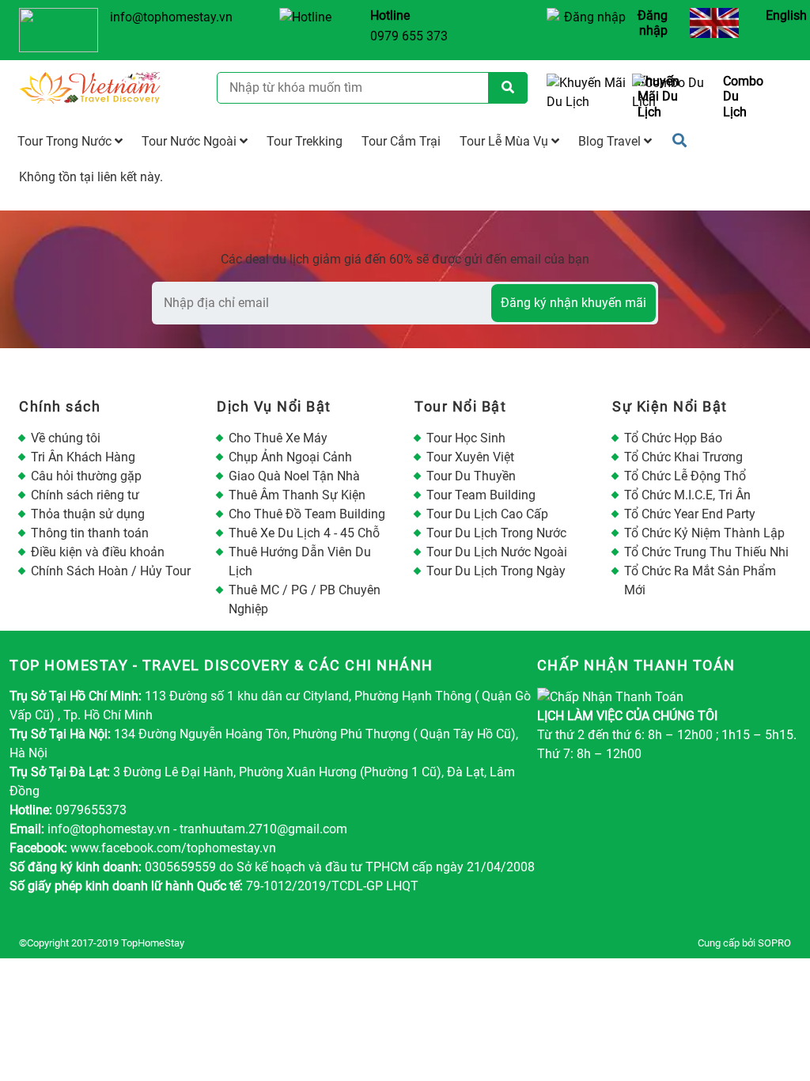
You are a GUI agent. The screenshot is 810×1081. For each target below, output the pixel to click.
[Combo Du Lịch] (669, 96)
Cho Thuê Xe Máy (278, 438)
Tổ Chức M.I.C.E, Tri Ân (687, 495)
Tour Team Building (481, 495)
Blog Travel (611, 141)
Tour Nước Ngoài (191, 141)
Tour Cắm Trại (401, 141)
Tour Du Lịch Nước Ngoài (496, 551)
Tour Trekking (305, 141)
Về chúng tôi (65, 438)
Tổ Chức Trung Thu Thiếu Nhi (706, 551)
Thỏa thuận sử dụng (88, 514)
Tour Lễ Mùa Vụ (505, 141)
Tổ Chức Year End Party (689, 514)
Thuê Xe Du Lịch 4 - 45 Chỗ (304, 532)
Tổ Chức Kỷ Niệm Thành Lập (704, 532)
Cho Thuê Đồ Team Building (307, 514)
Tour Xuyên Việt (470, 457)
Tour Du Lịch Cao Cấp (487, 514)
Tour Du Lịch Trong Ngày (496, 570)
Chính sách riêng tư (85, 495)
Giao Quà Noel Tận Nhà (294, 476)
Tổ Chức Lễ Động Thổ (685, 476)
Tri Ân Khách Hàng (83, 457)
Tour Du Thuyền (471, 476)
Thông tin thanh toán (90, 532)
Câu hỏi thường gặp (86, 476)
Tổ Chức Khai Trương (683, 457)
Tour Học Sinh (465, 438)
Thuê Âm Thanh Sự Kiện (297, 495)
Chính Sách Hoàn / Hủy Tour (111, 570)
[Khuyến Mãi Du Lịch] (583, 96)
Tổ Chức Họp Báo (673, 438)
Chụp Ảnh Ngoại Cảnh (290, 457)
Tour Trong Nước (66, 141)
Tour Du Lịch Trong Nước (496, 532)
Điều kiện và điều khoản (98, 551)
